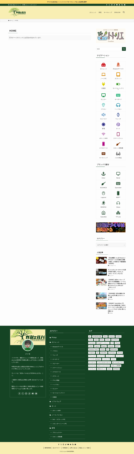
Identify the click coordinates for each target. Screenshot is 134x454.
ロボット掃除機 (57, 436)
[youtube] (117, 5)
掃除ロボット (101, 369)
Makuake (111, 346)
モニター (55, 388)
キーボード (55, 359)
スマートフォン (57, 367)
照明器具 (116, 369)
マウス (113, 359)
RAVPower (114, 349)
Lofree (91, 346)
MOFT (118, 346)
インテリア (101, 356)
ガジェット (56, 342)
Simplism (91, 352)
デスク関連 (55, 380)
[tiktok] (114, 5)
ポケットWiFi (56, 410)
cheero (108, 339)
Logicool (97, 346)
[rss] (122, 5)
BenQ (101, 339)
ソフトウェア (56, 401)
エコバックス (110, 356)
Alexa (105, 336)
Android (118, 336)
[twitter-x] (109, 5)
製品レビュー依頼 (84, 448)
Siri (97, 352)
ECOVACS (115, 339)
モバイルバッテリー (58, 393)
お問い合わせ (73, 448)
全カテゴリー (57, 448)
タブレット (55, 376)
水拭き (110, 369)
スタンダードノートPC (59, 423)
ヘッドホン (55, 384)
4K (90, 336)
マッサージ (92, 362)
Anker (90, 339)
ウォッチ (55, 355)
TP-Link (120, 352)
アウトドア (92, 356)
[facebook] (106, 5)
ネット (54, 406)
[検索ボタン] (124, 12)
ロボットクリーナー (103, 365)
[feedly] (119, 5)
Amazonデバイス (57, 346)
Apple (96, 339)
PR (108, 349)
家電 (53, 428)
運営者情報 (48, 448)
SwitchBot (104, 352)
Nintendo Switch (93, 349)
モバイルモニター (118, 362)
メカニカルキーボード (104, 362)
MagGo (104, 346)
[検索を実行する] (124, 49)
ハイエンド (106, 359)
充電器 (54, 397)
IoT (112, 343)
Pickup (54, 337)
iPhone (117, 343)
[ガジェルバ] (17, 12)
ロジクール (92, 365)
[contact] (124, 5)
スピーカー (55, 363)
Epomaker (92, 343)
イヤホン (55, 351)
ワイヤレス (92, 369)
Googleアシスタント (103, 343)
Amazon (111, 336)
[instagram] (112, 5)
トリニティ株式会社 (94, 359)
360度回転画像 (97, 336)
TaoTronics (112, 352)
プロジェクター (57, 432)
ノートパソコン (57, 415)
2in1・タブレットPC (58, 419)
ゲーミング (119, 356)
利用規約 (65, 448)
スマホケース (56, 372)
